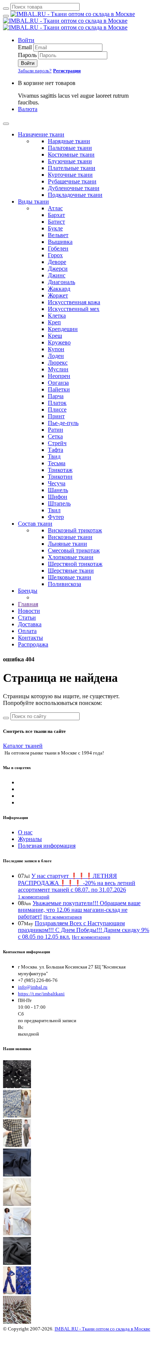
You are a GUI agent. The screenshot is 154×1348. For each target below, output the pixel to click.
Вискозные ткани (70, 537)
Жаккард (59, 289)
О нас (25, 832)
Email (25, 47)
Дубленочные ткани (73, 188)
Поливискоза (64, 584)
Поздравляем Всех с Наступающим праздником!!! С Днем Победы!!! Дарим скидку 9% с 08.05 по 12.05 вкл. (83, 930)
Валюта (27, 109)
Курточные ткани (70, 174)
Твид (54, 456)
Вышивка (60, 242)
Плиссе (57, 409)
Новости (29, 611)
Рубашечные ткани (72, 181)
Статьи (27, 617)
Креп (54, 322)
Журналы (30, 839)
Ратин (55, 429)
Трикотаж (60, 470)
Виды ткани (33, 201)
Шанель (58, 490)
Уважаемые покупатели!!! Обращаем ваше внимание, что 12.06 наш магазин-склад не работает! (79, 910)
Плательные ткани (71, 168)
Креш (55, 336)
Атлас (55, 208)
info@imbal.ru (32, 987)
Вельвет (58, 235)
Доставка (29, 624)
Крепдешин (63, 329)
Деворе (57, 262)
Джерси (58, 268)
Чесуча (56, 483)
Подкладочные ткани (75, 195)
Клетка (57, 315)
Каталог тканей (23, 746)
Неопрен (59, 376)
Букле (55, 228)
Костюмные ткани (71, 154)
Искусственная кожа (74, 302)
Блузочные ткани (70, 161)
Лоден (56, 356)
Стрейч (57, 443)
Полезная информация (47, 845)
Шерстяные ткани (71, 570)
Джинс (56, 275)
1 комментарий (33, 897)
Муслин (58, 369)
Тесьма (56, 463)
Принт (56, 416)
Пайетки (59, 389)
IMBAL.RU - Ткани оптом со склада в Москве (102, 1329)
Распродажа (33, 644)
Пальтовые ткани (70, 148)
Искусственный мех (73, 309)
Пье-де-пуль (63, 423)
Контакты (30, 637)
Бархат (56, 215)
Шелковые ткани (69, 577)
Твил (54, 510)
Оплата (27, 631)
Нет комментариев (62, 917)
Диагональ (61, 282)
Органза (58, 382)
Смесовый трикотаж (74, 550)
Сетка (55, 436)
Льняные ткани (67, 544)
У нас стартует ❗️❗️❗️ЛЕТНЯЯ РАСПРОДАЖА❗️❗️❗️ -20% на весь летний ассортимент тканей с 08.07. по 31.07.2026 (76, 883)
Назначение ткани (41, 134)
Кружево (59, 342)
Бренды (27, 591)
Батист (56, 221)
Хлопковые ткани (70, 557)
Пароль (27, 55)
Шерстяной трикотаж (75, 564)
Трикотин (60, 476)
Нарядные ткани (69, 141)
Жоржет (58, 295)
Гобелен (58, 248)
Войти (26, 40)
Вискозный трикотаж (75, 530)
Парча (56, 396)
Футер (56, 517)
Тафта (55, 450)
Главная (28, 604)
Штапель (59, 503)
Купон (56, 349)
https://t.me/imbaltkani (41, 993)
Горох (55, 255)
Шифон (57, 497)
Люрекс (58, 362)
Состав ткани (35, 523)
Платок (57, 403)
